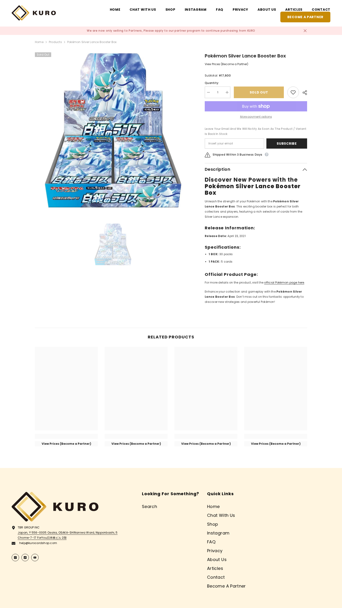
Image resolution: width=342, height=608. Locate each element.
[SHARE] (303, 92)
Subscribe (287, 143)
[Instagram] (15, 557)
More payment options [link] (256, 117)
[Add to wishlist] (293, 92)
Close (305, 31)
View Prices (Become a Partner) (226, 64)
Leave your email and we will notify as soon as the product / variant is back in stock (255, 131)
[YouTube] (35, 557)
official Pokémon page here (284, 282)
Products (55, 42)
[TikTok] (25, 557)
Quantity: (212, 83)
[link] (66, 436)
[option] (113, 130)
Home (39, 42)
